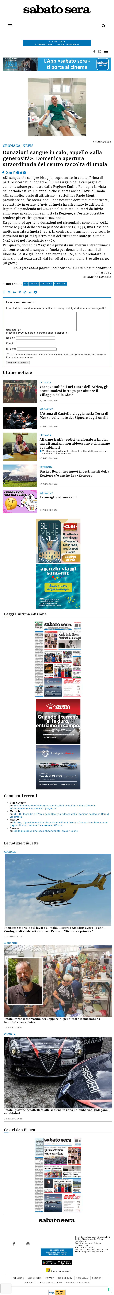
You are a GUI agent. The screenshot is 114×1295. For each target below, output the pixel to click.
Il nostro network (60, 1271)
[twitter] (7, 171)
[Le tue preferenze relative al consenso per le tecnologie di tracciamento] (109, 1290)
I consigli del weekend (58, 497)
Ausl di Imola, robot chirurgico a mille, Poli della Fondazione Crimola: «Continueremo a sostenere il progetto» (53, 807)
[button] (99, 24)
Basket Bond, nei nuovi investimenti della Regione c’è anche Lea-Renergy (74, 473)
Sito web (11, 349)
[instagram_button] (99, 51)
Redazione (18, 1278)
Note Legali (82, 1278)
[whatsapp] (17, 171)
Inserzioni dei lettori (51, 1283)
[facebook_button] (94, 51)
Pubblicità (30, 1283)
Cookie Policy (65, 1278)
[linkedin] (10, 171)
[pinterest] (14, 171)
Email (10, 343)
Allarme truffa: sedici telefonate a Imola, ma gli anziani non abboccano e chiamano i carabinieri (75, 444)
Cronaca (34, 283)
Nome (10, 338)
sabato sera (60, 283)
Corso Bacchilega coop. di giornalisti (92, 1237)
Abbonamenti (35, 1278)
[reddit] (21, 171)
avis (26, 283)
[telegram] (24, 171)
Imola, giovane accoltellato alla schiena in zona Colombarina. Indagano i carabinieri (57, 1111)
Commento (13, 330)
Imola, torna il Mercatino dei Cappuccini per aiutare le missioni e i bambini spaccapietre (52, 1020)
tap (106, 51)
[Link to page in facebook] (14, 1244)
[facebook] (3, 171)
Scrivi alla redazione (77, 1283)
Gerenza (96, 1278)
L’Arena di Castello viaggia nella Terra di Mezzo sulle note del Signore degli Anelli (74, 416)
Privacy (49, 1278)
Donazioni (46, 283)
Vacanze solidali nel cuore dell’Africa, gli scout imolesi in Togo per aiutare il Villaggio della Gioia (74, 391)
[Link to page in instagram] (28, 1244)
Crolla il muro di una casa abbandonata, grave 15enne (46, 831)
